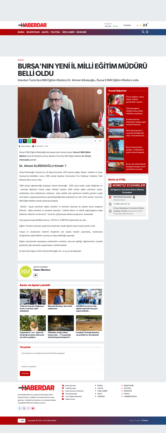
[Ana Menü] (146, 32)
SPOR (99, 394)
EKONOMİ (81, 32)
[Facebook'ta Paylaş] (20, 141)
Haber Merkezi (26, 146)
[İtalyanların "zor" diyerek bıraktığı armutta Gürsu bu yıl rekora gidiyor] (33, 323)
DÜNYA (127, 394)
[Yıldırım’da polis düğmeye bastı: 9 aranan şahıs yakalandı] (33, 297)
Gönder (25, 374)
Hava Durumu (70, 386)
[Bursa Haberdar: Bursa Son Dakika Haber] (32, 25)
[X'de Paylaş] (25, 141)
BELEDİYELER (32, 32)
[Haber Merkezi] (25, 272)
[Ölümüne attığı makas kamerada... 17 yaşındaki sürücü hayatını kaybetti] (61, 323)
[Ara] (143, 32)
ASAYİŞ (45, 32)
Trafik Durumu (70, 388)
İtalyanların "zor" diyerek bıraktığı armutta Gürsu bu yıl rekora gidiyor (32, 335)
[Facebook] (20, 408)
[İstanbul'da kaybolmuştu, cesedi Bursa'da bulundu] (89, 323)
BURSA (21, 32)
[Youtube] (33, 408)
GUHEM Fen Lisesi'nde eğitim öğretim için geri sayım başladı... (87, 308)
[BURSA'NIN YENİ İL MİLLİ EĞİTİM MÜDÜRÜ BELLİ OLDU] (61, 112)
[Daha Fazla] (34, 141)
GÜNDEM (101, 396)
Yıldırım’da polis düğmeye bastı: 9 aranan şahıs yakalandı (32, 308)
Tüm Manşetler (71, 394)
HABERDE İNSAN (130, 396)
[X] (24, 408)
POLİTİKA (55, 32)
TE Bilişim (144, 420)
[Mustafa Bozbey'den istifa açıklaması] (61, 297)
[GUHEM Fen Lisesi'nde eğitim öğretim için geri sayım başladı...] (89, 297)
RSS (22, 420)
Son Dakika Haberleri (73, 396)
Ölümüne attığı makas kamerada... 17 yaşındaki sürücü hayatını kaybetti (59, 335)
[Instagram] (28, 408)
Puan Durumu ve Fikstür (74, 391)
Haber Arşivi (70, 399)
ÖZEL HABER (68, 32)
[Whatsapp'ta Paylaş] (29, 141)
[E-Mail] (36, 275)
